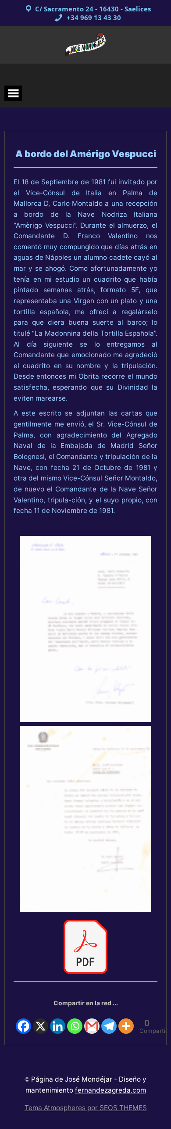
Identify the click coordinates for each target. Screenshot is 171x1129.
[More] (126, 1021)
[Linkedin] (57, 1021)
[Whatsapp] (74, 1021)
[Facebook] (23, 1021)
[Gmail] (92, 1021)
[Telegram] (109, 1021)
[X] (40, 1021)
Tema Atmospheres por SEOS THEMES (86, 1108)
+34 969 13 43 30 (93, 17)
